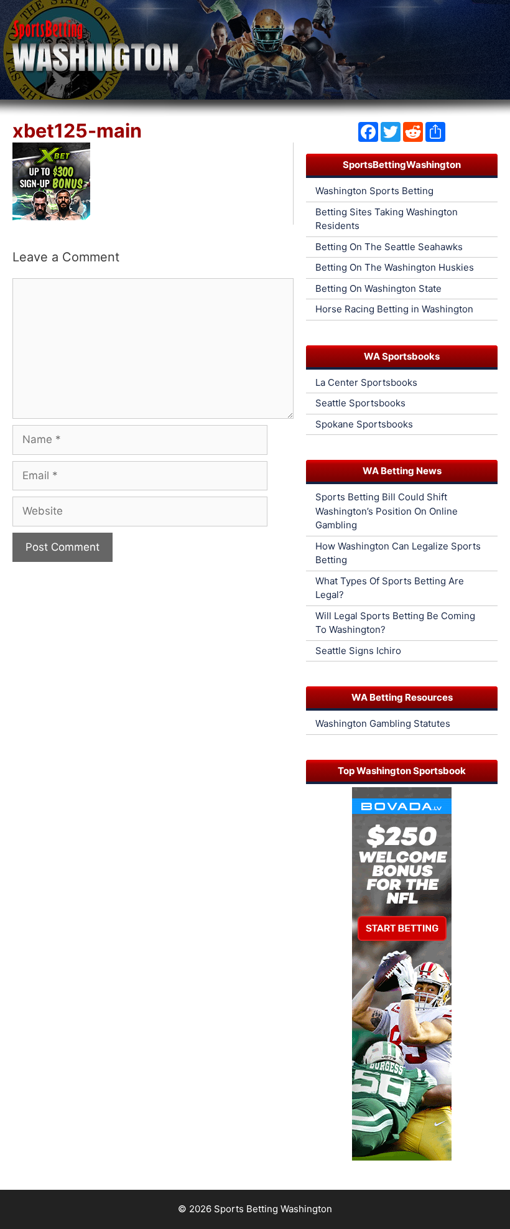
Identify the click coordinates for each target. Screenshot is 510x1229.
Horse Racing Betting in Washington (394, 309)
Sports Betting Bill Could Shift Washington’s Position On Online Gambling (386, 511)
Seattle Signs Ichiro (358, 651)
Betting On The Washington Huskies (394, 267)
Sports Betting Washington (273, 1209)
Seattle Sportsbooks (360, 403)
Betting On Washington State (378, 288)
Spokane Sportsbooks (364, 424)
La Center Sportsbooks (366, 382)
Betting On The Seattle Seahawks (389, 247)
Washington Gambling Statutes (382, 723)
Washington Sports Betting (374, 191)
